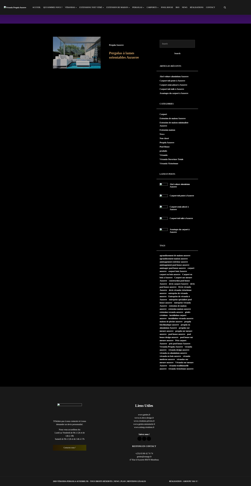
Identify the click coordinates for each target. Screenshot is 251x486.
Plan (123, 481)
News (184, 7)
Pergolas (137, 7)
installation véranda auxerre (180, 318)
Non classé (164, 138)
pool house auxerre (176, 334)
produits (163, 151)
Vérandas (70, 7)
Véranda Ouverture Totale (171, 159)
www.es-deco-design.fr (144, 418)
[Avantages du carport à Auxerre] (164, 232)
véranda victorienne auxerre (180, 369)
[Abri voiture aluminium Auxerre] (164, 187)
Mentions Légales (136, 481)
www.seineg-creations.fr (144, 427)
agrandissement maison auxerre (174, 259)
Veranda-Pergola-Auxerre (171, 347)
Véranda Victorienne (169, 163)
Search (177, 53)
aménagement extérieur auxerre (174, 262)
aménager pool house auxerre (173, 268)
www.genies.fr (144, 415)
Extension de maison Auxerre (173, 118)
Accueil (36, 7)
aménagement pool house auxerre (174, 265)
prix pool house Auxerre (179, 343)
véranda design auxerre (178, 350)
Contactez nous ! (70, 448)
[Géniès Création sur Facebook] (235, 7)
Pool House (167, 7)
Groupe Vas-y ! (190, 481)
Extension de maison (117, 7)
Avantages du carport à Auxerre (174, 93)
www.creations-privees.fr (144, 421)
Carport (163, 114)
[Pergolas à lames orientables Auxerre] (77, 53)
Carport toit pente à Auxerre (172, 81)
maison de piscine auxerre (171, 321)
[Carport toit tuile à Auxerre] (164, 221)
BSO (177, 7)
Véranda (163, 155)
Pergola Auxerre (116, 45)
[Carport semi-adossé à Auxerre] (164, 209)
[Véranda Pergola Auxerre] (15, 7)
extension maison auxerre (179, 309)
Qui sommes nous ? (52, 7)
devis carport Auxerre (178, 284)
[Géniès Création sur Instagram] (245, 7)
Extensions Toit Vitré (90, 7)
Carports (152, 7)
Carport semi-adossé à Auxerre (173, 85)
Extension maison (167, 130)
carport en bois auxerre (170, 274)
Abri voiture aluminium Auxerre (174, 76)
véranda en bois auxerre (170, 356)
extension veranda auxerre (171, 312)
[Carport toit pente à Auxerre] (164, 198)
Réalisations (196, 7)
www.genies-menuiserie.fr (144, 424)
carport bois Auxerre (177, 271)
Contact (210, 7)
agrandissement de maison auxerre (175, 255)
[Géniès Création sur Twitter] (240, 7)
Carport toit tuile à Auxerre (172, 89)
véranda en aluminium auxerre (173, 353)
